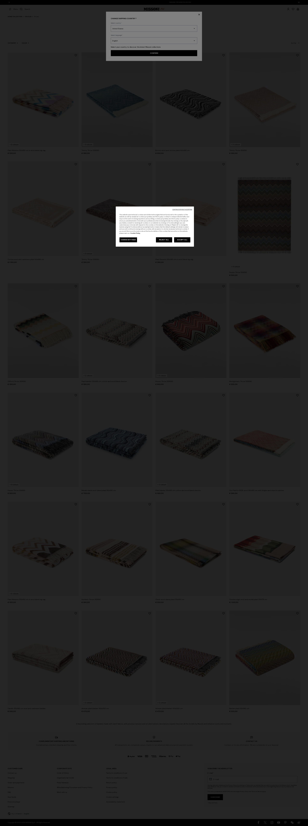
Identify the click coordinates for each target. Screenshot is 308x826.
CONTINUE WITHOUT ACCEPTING (182, 209)
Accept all (182, 240)
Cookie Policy (135, 233)
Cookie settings (128, 240)
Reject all (164, 240)
